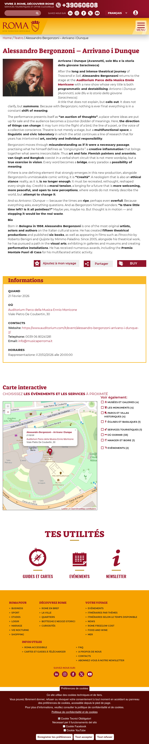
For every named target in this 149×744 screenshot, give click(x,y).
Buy (133, 263)
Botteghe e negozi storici (58, 621)
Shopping (17, 634)
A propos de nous (90, 651)
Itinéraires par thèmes (103, 612)
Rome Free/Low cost (101, 625)
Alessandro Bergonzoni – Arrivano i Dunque (49, 432)
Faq (80, 647)
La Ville (46, 612)
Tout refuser (104, 736)
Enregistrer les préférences (54, 736)
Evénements (96, 608)
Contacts (84, 656)
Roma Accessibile (35, 647)
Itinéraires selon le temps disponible (112, 617)
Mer (90, 634)
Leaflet (64, 508)
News (91, 621)
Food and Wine (98, 630)
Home (7, 38)
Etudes (16, 617)
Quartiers (48, 617)
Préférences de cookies (74, 688)
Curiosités (48, 625)
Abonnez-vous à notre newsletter (101, 660)
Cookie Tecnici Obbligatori (76, 718)
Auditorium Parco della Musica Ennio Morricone (42, 310)
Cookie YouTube (76, 730)
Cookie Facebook (76, 726)
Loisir (15, 621)
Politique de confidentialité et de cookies (75, 712)
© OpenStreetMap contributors (82, 508)
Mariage (16, 625)
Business (17, 608)
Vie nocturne (20, 630)
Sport (15, 612)
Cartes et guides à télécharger (45, 651)
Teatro (18, 38)
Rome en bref (50, 608)
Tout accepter (83, 736)
